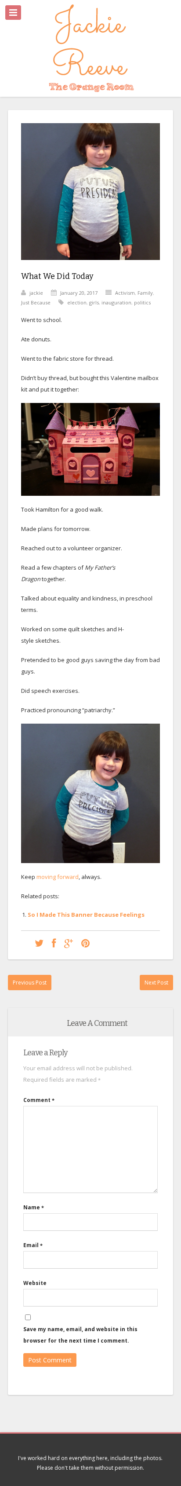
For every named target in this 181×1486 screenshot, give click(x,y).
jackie (36, 292)
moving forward (57, 877)
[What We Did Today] (90, 267)
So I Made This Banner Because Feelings (86, 915)
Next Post (156, 982)
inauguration (116, 302)
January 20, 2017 (79, 292)
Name (33, 1207)
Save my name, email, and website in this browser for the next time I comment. (80, 1334)
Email (33, 1245)
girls (94, 302)
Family (145, 292)
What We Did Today (57, 276)
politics (142, 302)
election (77, 302)
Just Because (36, 302)
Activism (125, 292)
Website (35, 1283)
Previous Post (30, 982)
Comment (38, 1100)
